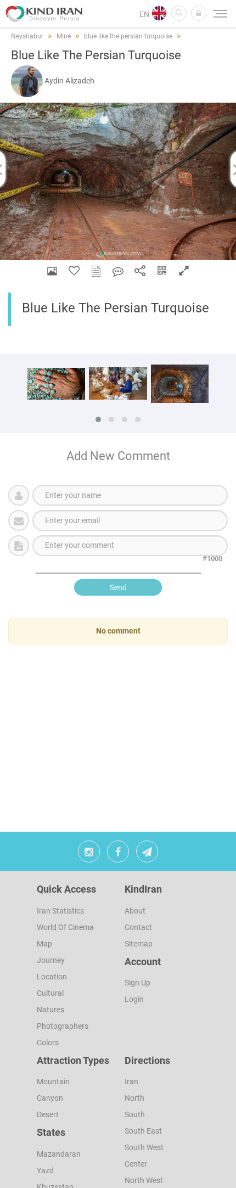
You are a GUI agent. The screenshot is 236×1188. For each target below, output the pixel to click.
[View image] (52, 271)
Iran (131, 1081)
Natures (50, 1009)
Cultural (50, 993)
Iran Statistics (60, 910)
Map (44, 943)
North (134, 1098)
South (135, 1114)
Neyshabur (27, 36)
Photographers (62, 1026)
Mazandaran (59, 1154)
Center (136, 1163)
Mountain (53, 1081)
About (135, 910)
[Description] (96, 271)
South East (143, 1131)
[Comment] (118, 271)
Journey (51, 960)
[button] (198, 13)
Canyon (50, 1098)
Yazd (45, 1170)
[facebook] (118, 854)
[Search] (179, 13)
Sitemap (139, 943)
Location (52, 976)
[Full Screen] (183, 271)
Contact (138, 927)
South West (144, 1147)
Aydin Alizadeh (69, 80)
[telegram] (147, 854)
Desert (48, 1114)
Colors (48, 1042)
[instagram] (89, 854)
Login (134, 999)
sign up (137, 982)
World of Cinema (65, 927)
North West (144, 1180)
